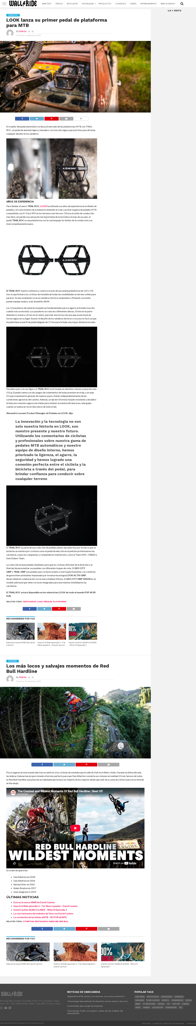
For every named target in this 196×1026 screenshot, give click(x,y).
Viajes (133, 3)
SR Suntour (157, 1007)
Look (40, 602)
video (137, 1007)
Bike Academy (168, 3)
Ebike (137, 1004)
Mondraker (171, 1007)
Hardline (53, 921)
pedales (47, 602)
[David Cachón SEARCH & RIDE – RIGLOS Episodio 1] (83, 638)
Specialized (166, 997)
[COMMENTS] (81, 118)
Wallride (23, 31)
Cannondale (177, 1000)
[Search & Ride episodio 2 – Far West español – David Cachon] (51, 638)
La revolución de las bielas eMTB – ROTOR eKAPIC (40, 917)
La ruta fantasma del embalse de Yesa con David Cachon (43, 913)
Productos (104, 3)
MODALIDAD (88, 3)
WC (180, 1007)
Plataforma (59, 602)
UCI (168, 1004)
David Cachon (153, 1000)
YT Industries (149, 1004)
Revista (165, 1000)
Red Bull (64, 921)
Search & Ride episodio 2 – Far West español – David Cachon (45, 906)
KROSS (188, 1000)
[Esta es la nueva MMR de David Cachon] (20, 638)
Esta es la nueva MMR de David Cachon (34, 902)
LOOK (43, 206)
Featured (139, 997)
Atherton (28, 921)
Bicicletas (72, 3)
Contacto (191, 1024)
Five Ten (176, 1004)
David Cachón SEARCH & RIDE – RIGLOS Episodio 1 (40, 909)
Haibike (146, 1007)
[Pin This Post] (51, 118)
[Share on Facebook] (22, 118)
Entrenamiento (148, 3)
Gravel (161, 1004)
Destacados (29, 602)
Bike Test (46, 3)
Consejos (120, 3)
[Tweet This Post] (37, 118)
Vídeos (59, 3)
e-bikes (185, 1004)
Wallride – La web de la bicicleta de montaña (163, 1024)
